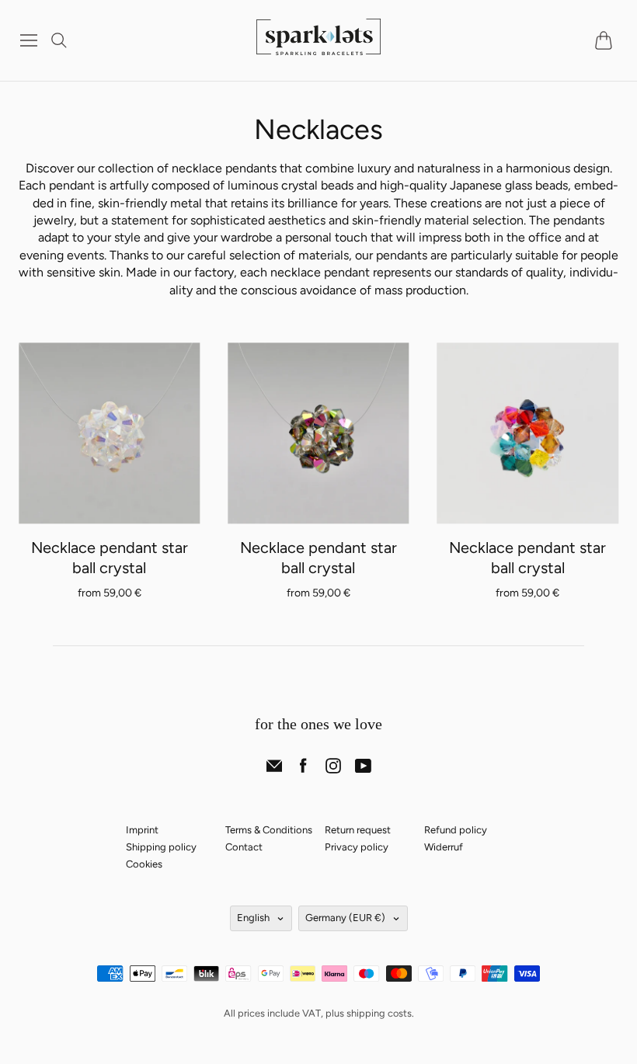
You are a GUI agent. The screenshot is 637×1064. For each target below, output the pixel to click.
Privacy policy (356, 847)
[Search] (59, 40)
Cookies (144, 864)
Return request (358, 830)
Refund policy (455, 830)
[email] (274, 769)
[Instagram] (333, 769)
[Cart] (606, 40)
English (253, 917)
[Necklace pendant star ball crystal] (109, 432)
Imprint (142, 830)
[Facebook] (303, 769)
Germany (345, 917)
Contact (244, 847)
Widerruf (443, 847)
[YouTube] (363, 769)
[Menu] (29, 40)
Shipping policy (161, 847)
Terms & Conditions (268, 830)
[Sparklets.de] (318, 45)
